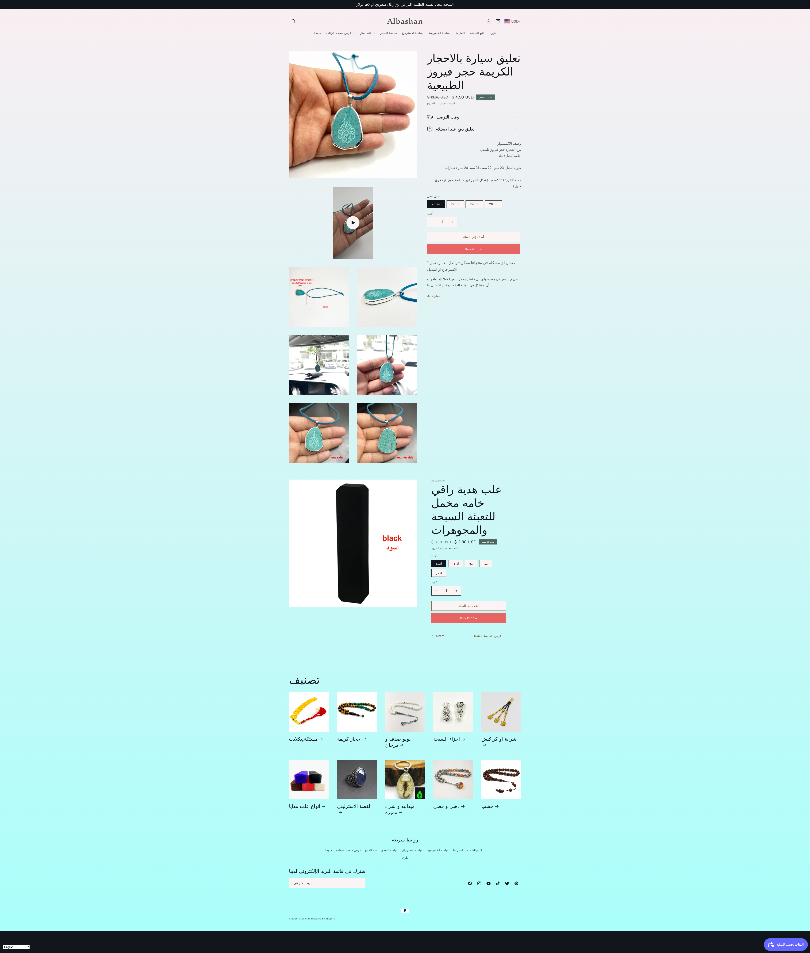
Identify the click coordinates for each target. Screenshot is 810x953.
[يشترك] (360, 883)
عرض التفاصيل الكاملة (487, 636)
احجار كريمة (349, 739)
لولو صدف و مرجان (398, 742)
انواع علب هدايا (304, 806)
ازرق (456, 563)
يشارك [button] (436, 296)
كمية (429, 213)
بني (486, 563)
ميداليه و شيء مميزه (399, 809)
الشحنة (451, 103)
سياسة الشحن (389, 850)
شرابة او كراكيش (498, 740)
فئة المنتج (371, 850)
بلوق (405, 858)
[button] (293, 21)
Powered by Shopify (323, 918)
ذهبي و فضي (446, 806)
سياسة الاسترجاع (413, 850)
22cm (455, 204)
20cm (436, 204)
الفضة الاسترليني (354, 807)
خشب (487, 806)
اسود (439, 563)
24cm (474, 204)
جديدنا (328, 850)
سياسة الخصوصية (438, 850)
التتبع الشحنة (474, 850)
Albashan (305, 918)
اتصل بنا (458, 850)
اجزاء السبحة (446, 739)
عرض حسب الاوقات (348, 850)
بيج (471, 563)
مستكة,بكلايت (303, 739)
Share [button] (440, 636)
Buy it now (473, 249)
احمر (439, 573)
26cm (493, 204)
